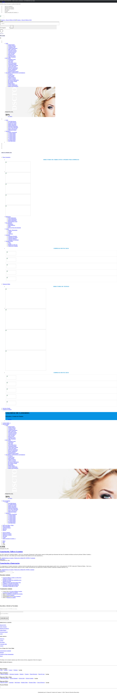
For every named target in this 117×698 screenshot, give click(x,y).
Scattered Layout (11, 55)
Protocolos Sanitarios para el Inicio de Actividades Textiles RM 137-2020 (11, 585)
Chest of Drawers (41, 682)
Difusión (2, 652)
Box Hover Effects (13, 80)
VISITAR (9, 419)
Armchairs (11, 682)
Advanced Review (12, 52)
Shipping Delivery (13, 71)
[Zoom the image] (61, 166)
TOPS (6, 43)
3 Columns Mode (12, 133)
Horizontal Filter (13, 126)
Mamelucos (10, 224)
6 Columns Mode (12, 137)
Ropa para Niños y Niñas (10, 143)
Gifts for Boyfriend (4, 678)
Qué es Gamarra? (9, 6)
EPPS (9, 226)
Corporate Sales (3, 644)
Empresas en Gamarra (9, 558)
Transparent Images (12, 64)
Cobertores (10, 233)
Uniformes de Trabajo (12, 237)
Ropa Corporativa (6, 157)
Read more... (2, 559)
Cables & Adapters (4, 674)
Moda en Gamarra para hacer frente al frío (12, 582)
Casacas (10, 670)
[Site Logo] (16, 20)
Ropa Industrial (8, 222)
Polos (9, 242)
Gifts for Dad (21, 678)
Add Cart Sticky (11, 53)
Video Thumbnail (12, 56)
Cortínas (10, 231)
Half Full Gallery (13, 67)
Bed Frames (17, 682)
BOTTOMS (8, 58)
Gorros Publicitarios (12, 219)
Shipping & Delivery (4, 628)
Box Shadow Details (12, 81)
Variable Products (12, 45)
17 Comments (32, 558)
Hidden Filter (12, 125)
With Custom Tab (12, 49)
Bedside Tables (24, 682)
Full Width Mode (11, 141)
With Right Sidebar (12, 130)
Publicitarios (8, 216)
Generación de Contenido (5, 650)
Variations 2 (7, 131)
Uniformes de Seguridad (13, 239)
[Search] (11, 26)
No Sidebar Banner (12, 122)
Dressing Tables (32, 682)
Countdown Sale (11, 47)
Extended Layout (12, 59)
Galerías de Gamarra (7, 409)
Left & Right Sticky (12, 63)
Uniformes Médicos (12, 238)
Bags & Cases (41, 674)
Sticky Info (10, 61)
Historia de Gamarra (9, 7)
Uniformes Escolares (12, 236)
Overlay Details (12, 85)
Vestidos (5, 670)
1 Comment (31, 569)
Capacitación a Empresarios (10, 563)
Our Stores (2, 642)
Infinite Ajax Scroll (12, 123)
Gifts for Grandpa (29, 678)
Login (1, 633)
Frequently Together (12, 50)
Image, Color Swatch (12, 128)
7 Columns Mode (12, 138)
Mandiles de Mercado (12, 244)
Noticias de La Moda (18, 558)
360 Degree (12, 70)
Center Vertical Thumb (13, 65)
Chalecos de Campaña (13, 246)
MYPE (27, 558)
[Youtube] (2, 664)
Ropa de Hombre (8, 119)
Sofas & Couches (4, 682)
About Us (2, 638)
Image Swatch (11, 54)
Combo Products (12, 48)
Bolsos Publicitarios (12, 220)
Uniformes (7, 235)
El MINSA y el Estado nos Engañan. (10, 583)
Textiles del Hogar (9, 145)
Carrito (6, 11)
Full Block (10, 74)
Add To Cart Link (12, 78)
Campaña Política (9, 241)
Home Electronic (33, 674)
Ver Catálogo (10, 116)
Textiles (7, 228)
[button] (1, 21)
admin (3, 558)
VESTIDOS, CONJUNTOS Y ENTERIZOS (15, 72)
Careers (1, 640)
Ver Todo (20, 670)
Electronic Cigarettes (14, 674)
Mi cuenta (7, 10)
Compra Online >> (9, 41)
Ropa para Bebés (8, 144)
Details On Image (12, 77)
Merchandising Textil (12, 221)
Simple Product (11, 44)
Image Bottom (11, 76)
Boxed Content (12, 69)
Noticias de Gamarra (9, 8)
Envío (1, 656)
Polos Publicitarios (12, 217)
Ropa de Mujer (8, 42)
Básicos (6, 148)
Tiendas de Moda (6, 284)
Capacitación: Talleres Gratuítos (11, 551)
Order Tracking (3, 626)
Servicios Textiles (6, 408)
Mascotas (7, 147)
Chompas (15, 670)
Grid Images (10, 60)
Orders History (3, 630)
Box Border (10, 82)
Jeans (1, 670)
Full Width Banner (12, 121)
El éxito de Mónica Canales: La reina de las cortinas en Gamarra (12, 592)
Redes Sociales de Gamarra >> (12, 12)
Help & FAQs (3, 625)
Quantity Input (11, 75)
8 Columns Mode (12, 139)
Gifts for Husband (13, 678)
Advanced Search (4, 632)
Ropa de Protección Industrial (14, 227)
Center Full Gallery (12, 66)
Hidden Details (11, 83)
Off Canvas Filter (13, 127)
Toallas (9, 232)
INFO (3, 2)
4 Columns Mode (12, 134)
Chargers (27, 674)
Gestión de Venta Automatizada (6, 654)
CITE (24, 558)
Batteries (21, 674)
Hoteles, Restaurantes (12, 230)
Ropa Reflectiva (11, 225)
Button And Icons (13, 86)
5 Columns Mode (12, 136)
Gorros (9, 243)
